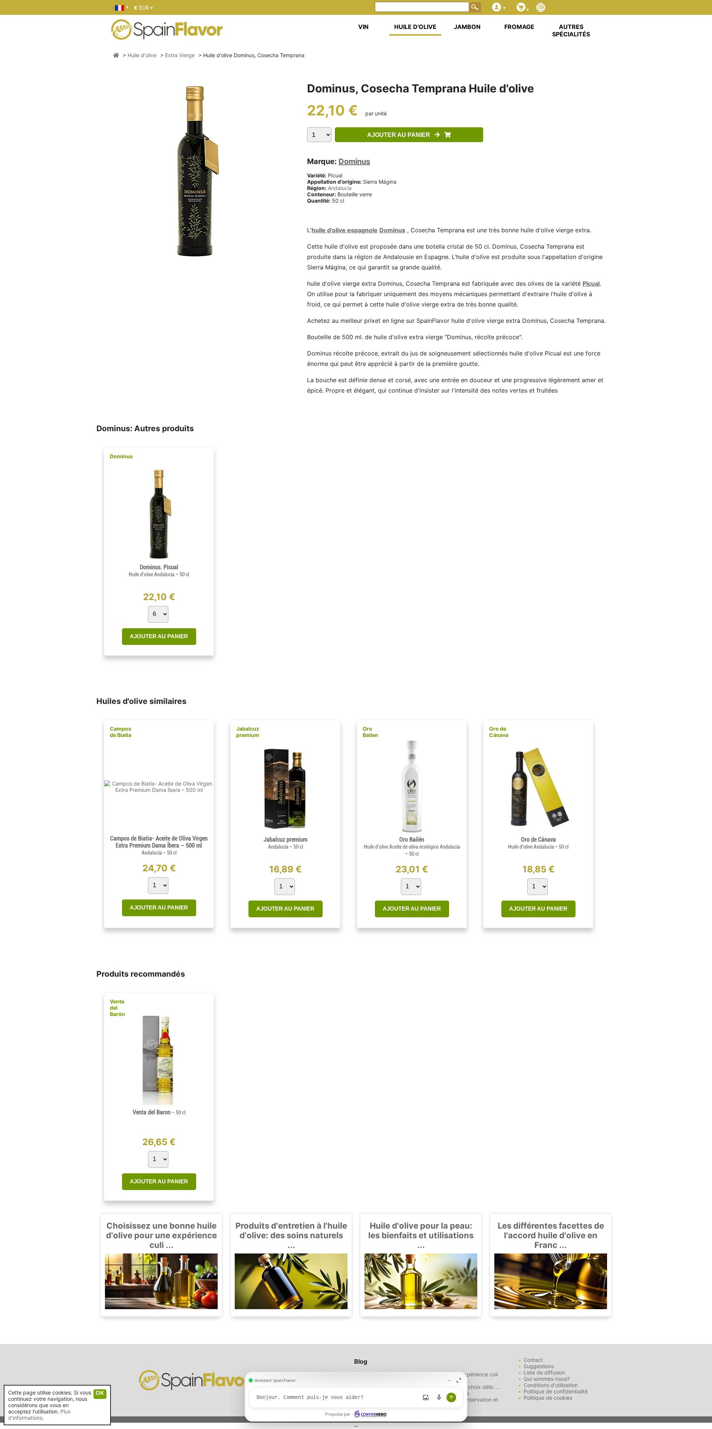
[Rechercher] (475, 7)
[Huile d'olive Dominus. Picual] (159, 560)
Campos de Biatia (120, 731)
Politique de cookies (548, 1397)
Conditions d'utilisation (551, 1385)
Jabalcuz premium (247, 731)
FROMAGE (519, 26)
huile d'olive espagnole (345, 230)
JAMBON (467, 26)
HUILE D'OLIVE (415, 26)
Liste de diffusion (544, 1372)
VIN (363, 26)
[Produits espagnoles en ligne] (166, 35)
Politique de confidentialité (556, 1391)
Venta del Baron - (159, 1112)
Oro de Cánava (498, 731)
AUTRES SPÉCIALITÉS (571, 30)
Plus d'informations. (39, 1414)
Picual (591, 283)
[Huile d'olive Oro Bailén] (411, 833)
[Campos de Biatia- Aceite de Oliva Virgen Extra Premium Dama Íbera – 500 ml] (159, 790)
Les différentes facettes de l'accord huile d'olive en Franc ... (551, 1235)
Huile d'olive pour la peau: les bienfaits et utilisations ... (421, 1235)
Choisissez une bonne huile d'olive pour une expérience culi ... (161, 1235)
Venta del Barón (117, 1007)
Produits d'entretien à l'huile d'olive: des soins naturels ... (291, 1235)
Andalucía (340, 188)
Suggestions (539, 1366)
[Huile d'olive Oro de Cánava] (538, 833)
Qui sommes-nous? (547, 1379)
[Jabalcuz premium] (285, 833)
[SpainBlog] (540, 8)
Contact (533, 1360)
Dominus (354, 161)
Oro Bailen (370, 731)
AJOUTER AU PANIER (401, 135)
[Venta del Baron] (159, 1105)
